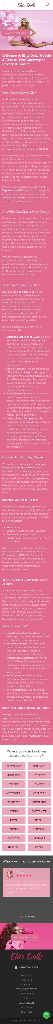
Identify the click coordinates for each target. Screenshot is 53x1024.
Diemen (13, 811)
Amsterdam (34, 735)
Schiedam (39, 829)
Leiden (39, 847)
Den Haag (39, 766)
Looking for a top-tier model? (20, 291)
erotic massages (35, 372)
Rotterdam (14, 766)
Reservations (26, 993)
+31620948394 (28, 967)
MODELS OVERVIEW (16, 33)
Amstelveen (13, 793)
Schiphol (14, 838)
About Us (26, 975)
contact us (17, 551)
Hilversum (39, 802)
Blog (27, 998)
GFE (36, 336)
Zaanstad (14, 802)
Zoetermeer (39, 811)
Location (12, 530)
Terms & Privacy (26, 989)
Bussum (14, 784)
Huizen (13, 829)
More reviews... (26, 916)
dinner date (20, 309)
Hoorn (39, 820)
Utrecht (39, 775)
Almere (39, 784)
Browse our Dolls (25, 937)
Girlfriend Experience (19, 336)
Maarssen (39, 793)
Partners (27, 980)
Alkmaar (39, 838)
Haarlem (13, 847)
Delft (13, 820)
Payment (26, 984)
